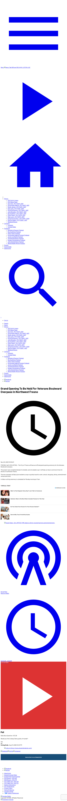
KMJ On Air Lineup (13, 200)
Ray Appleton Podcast (14, 232)
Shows (6, 198)
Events (6, 245)
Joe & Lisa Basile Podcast (15, 237)
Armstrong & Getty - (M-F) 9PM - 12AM (18, 218)
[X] (7, 381)
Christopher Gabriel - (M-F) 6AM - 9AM (18, 205)
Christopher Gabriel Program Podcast (18, 235)
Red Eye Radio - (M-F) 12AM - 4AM (17, 220)
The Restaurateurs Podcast (16, 238)
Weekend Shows (12, 222)
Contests (7, 223)
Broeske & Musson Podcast (16, 230)
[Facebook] (7, 379)
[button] (33, 493)
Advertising (7, 248)
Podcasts (7, 228)
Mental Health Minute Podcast (16, 243)
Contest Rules (12, 227)
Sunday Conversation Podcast (16, 240)
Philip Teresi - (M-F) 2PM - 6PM (16, 215)
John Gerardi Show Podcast (16, 242)
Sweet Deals (7, 247)
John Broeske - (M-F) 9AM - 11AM (17, 212)
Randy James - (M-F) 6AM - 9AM (17, 207)
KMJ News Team (12, 202)
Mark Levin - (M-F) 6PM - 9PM (16, 217)
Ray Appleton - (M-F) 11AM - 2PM (17, 213)
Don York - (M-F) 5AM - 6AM (15, 203)
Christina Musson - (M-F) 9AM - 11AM (18, 210)
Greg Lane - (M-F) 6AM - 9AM (16, 208)
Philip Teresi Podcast (14, 233)
